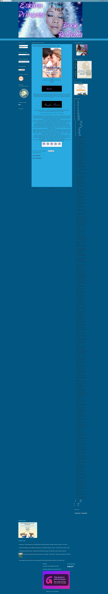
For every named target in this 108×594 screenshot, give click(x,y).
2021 (76, 108)
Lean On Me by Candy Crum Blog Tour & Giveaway (81, 217)
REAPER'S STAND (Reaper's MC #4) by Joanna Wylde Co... (80, 368)
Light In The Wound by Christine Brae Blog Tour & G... (81, 304)
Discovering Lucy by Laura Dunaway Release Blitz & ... (81, 438)
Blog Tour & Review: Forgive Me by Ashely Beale (81, 486)
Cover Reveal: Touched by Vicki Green (81, 428)
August (77, 127)
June (77, 130)
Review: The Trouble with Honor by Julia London (80, 390)
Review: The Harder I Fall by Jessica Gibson (81, 272)
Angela (36, 152)
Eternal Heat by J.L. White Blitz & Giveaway (27, 543)
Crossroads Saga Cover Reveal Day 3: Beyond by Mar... (81, 193)
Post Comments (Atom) (54, 191)
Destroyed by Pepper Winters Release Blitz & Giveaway (81, 386)
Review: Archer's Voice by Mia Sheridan (81, 408)
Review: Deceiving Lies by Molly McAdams (81, 177)
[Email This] (48, 151)
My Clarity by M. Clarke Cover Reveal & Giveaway (81, 381)
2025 (76, 102)
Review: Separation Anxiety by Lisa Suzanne (81, 141)
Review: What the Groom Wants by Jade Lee (80, 270)
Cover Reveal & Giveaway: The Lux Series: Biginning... (81, 231)
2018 (76, 113)
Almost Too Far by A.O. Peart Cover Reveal (80, 299)
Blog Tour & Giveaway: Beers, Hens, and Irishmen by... (80, 292)
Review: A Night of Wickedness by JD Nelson (81, 159)
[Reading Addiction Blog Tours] (56, 588)
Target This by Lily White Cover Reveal (80, 413)
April (77, 133)
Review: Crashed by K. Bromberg (80, 430)
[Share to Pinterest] (53, 151)
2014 (76, 119)
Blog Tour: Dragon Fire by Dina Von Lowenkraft (80, 325)
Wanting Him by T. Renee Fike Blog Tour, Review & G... (81, 255)
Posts (21, 45)
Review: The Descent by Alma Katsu (80, 492)
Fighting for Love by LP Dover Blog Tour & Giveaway (80, 397)
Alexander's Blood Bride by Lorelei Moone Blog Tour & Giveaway (30, 546)
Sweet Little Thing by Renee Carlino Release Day (81, 462)
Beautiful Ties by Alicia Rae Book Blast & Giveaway (81, 222)
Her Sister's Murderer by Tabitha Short (80, 302)
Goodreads (52, 81)
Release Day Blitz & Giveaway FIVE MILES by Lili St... (81, 137)
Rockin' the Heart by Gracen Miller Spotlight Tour (81, 366)
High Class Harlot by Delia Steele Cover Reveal (81, 327)
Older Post (68, 188)
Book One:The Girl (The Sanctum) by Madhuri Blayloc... (80, 416)
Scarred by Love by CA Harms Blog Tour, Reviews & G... (81, 261)
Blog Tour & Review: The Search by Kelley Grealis (81, 275)
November (78, 122)
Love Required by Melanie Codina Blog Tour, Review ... (81, 336)
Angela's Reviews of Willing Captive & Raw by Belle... (81, 339)
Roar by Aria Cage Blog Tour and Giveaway (81, 314)
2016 (76, 116)
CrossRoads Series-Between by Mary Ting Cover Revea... (81, 214)
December (78, 121)
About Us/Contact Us (28, 39)
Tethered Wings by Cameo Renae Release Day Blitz (81, 277)
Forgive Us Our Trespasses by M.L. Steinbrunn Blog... (81, 352)
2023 (76, 105)
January (78, 501)
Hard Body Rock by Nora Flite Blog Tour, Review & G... (81, 210)
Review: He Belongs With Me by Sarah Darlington (81, 249)
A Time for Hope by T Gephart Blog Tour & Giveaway (80, 190)
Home (21, 39)
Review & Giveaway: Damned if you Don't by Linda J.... (81, 321)
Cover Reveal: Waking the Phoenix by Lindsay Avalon (81, 474)
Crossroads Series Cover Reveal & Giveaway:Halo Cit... (81, 166)
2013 (76, 503)
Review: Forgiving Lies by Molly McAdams (80, 289)
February (78, 500)
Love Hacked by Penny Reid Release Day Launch (81, 392)
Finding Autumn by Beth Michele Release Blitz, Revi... (80, 186)
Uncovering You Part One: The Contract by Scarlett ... (81, 173)
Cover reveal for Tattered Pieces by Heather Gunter (81, 395)
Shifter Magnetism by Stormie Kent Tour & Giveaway (28, 559)
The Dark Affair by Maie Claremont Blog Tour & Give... (80, 401)
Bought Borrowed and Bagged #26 (80, 161)
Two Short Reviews (79, 333)
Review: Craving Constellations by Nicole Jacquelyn (81, 296)
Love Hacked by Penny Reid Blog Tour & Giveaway (81, 239)
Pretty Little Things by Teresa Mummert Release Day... (81, 405)
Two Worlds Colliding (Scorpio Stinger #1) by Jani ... (80, 308)
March (77, 135)
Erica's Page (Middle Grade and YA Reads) (42, 39)
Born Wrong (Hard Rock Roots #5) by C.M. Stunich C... (80, 419)
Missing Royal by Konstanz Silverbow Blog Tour (81, 425)
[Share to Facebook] (52, 151)
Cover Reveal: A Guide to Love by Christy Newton (81, 498)
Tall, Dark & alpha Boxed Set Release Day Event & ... (81, 411)
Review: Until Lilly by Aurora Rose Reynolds (81, 156)
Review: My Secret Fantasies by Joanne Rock (80, 471)
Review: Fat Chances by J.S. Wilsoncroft (80, 433)
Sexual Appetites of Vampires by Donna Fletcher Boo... (80, 197)
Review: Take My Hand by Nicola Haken (81, 151)
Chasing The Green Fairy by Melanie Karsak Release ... (81, 459)
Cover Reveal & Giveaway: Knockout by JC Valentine (81, 447)
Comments (22, 47)
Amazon (51, 82)
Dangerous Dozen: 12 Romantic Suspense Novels (80, 242)
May (77, 132)
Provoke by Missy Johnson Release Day (81, 319)
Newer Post (35, 188)
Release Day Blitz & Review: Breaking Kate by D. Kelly (81, 220)
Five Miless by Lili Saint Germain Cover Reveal (80, 375)
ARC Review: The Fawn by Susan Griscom (81, 234)
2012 (76, 505)
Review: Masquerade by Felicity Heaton (80, 359)
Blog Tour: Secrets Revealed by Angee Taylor (81, 265)
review (39, 152)
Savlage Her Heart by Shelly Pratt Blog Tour (81, 435)
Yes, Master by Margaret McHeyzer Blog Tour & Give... (80, 478)
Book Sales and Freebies (80, 331)
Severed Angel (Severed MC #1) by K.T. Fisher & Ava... (81, 362)
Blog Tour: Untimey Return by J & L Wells (81, 384)
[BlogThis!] (50, 151)
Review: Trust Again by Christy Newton (80, 143)
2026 (76, 100)
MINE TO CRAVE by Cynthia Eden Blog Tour (81, 349)
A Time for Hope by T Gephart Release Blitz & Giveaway (81, 286)
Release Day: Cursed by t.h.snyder (80, 200)
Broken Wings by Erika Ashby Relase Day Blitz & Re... (81, 245)
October (78, 124)
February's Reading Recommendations (80, 481)
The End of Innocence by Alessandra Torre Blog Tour (80, 207)
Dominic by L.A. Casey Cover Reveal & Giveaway (81, 280)
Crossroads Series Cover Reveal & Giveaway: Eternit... (80, 179)
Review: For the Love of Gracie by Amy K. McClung (80, 494)
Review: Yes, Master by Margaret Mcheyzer (80, 311)
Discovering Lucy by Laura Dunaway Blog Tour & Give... (81, 372)
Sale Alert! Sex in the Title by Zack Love (81, 357)
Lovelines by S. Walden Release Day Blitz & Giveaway (80, 203)
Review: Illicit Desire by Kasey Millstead (80, 465)
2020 (76, 110)
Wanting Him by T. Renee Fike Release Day (80, 347)
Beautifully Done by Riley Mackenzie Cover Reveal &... (81, 378)
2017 (76, 115)
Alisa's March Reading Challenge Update (80, 148)
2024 (76, 104)
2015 (76, 118)
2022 (76, 107)
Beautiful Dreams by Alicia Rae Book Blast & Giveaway (81, 252)
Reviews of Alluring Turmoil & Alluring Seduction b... (81, 450)
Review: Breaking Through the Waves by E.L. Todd (81, 258)
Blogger (60, 591)
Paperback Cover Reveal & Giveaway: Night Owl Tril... (81, 467)
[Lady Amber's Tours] (81, 55)
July (77, 129)
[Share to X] (51, 151)
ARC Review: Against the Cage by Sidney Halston (81, 456)
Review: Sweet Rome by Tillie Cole (80, 441)
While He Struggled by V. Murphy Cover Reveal (80, 342)
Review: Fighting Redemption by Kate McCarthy (80, 183)
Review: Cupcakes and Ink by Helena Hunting (81, 316)
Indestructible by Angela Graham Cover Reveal (80, 164)
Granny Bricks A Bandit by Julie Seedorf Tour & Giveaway (34, 553)
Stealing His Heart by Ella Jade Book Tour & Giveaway (80, 170)
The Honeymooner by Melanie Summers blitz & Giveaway (29, 549)
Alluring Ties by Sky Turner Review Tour (81, 423)
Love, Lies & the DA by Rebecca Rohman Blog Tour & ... (80, 444)
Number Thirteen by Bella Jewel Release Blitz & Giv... (80, 282)
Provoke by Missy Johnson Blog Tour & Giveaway (81, 237)
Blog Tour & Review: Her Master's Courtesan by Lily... (80, 453)
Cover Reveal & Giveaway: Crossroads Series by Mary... (81, 225)
